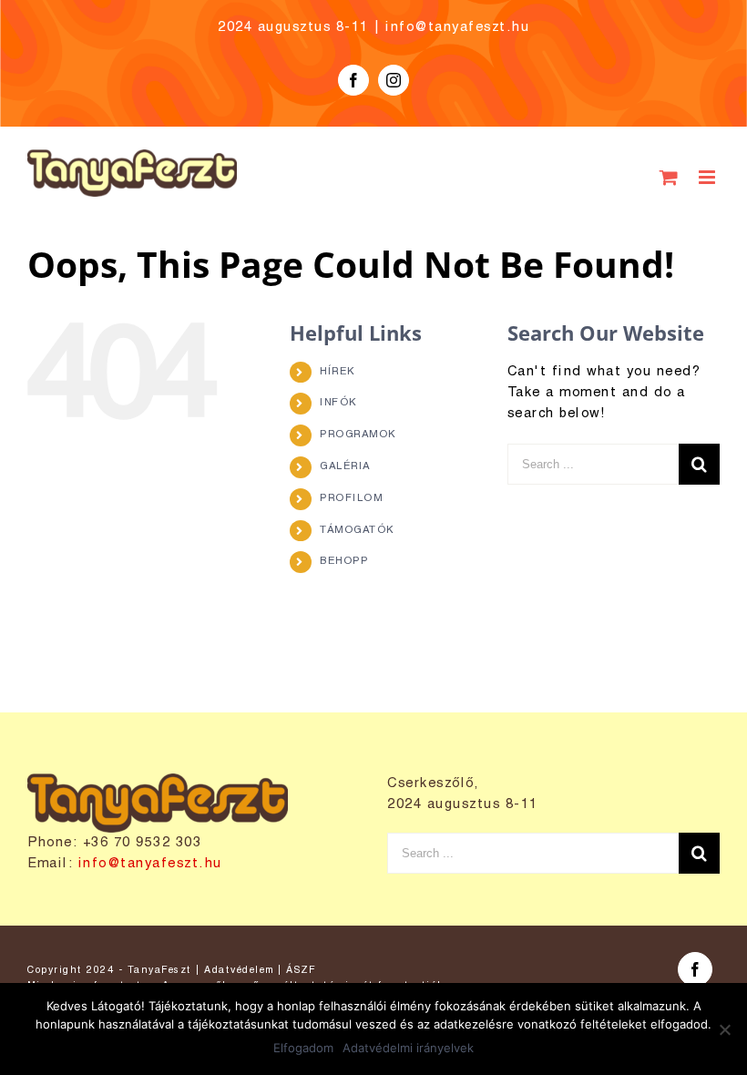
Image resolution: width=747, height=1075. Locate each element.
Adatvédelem (239, 970)
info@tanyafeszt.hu (457, 27)
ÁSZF (300, 970)
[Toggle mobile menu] (710, 177)
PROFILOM (351, 498)
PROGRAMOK (358, 434)
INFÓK (338, 402)
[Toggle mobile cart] (670, 177)
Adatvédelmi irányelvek (408, 1047)
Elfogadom (303, 1047)
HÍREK (337, 371)
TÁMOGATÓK (357, 530)
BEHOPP (344, 561)
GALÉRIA (345, 466)
